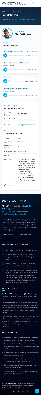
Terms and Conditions (26, 386)
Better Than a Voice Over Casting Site (14, 214)
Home (4, 11)
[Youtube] (27, 391)
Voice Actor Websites (17, 388)
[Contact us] (37, 391)
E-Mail (20, 152)
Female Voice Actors (25, 234)
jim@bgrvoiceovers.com (26, 120)
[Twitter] (13, 391)
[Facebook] (18, 391)
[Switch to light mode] (33, 3)
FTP (24, 152)
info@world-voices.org (29, 19)
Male (19, 138)
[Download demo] (36, 55)
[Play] (5, 55)
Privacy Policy (6, 386)
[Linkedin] (22, 391)
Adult (19, 142)
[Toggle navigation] (37, 3)
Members (15, 386)
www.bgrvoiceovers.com (26, 125)
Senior (24, 142)
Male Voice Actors (8, 234)
